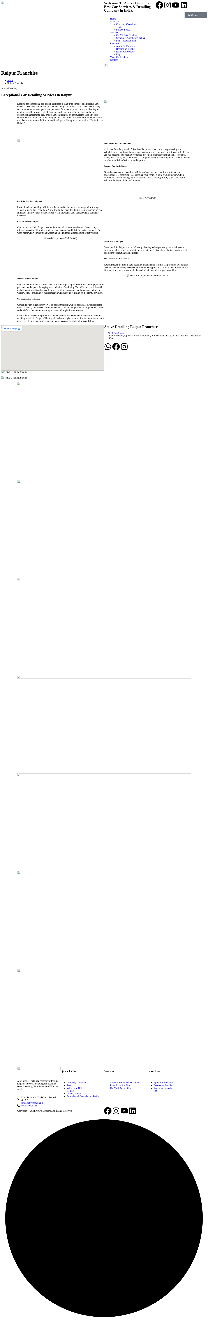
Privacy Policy (123, 29)
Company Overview (126, 24)
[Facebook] (159, 5)
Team (119, 27)
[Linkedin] (184, 5)
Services (114, 32)
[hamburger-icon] (105, 14)
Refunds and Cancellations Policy (83, 1096)
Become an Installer (125, 49)
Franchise (114, 43)
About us (114, 21)
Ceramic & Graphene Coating (130, 38)
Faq (118, 54)
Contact (114, 60)
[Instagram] (167, 5)
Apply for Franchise (126, 46)
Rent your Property (125, 51)
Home (113, 18)
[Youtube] (176, 5)
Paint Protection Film (126, 40)
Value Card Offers (119, 57)
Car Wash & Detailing (126, 35)
